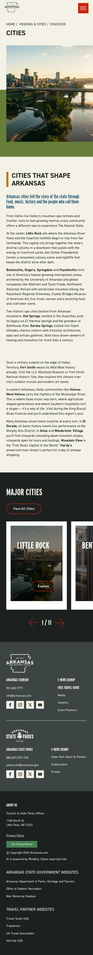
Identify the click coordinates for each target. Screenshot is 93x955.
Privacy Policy (15, 835)
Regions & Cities (32, 24)
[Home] (12, 8)
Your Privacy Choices (21, 844)
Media (61, 695)
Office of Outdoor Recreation (24, 889)
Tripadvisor (13, 926)
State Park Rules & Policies (68, 757)
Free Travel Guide (68, 687)
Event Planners (67, 710)
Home (10, 24)
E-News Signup (66, 680)
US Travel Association (20, 933)
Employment (59, 764)
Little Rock (33, 545)
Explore (47, 587)
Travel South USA (17, 919)
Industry (63, 703)
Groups (55, 772)
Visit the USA (14, 941)
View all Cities (23, 508)
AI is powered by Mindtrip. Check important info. (36, 859)
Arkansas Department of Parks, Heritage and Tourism (40, 881)
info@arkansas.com (18, 696)
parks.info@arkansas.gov (22, 765)
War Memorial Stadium (21, 896)
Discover (58, 24)
